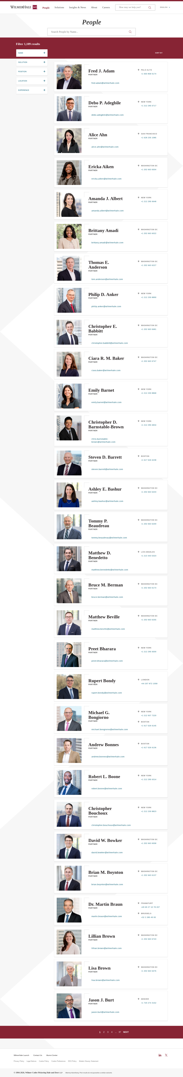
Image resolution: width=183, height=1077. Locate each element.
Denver (145, 999)
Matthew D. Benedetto (99, 555)
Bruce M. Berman (105, 584)
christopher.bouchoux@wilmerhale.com (108, 825)
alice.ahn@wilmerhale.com (105, 147)
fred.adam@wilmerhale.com (105, 83)
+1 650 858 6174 (148, 74)
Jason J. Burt (101, 1000)
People (46, 7)
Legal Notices (31, 1061)
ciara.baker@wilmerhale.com (106, 370)
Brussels (146, 913)
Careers (106, 7)
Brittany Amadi (103, 230)
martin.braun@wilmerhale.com (107, 916)
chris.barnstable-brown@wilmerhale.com (103, 440)
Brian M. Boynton (105, 872)
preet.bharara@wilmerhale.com (107, 661)
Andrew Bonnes (103, 744)
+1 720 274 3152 (148, 1003)
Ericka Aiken (101, 166)
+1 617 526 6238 (148, 460)
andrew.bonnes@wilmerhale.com (108, 757)
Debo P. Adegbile (104, 102)
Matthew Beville (104, 616)
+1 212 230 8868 (148, 393)
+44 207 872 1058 (149, 684)
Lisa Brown (99, 968)
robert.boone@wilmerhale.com (107, 789)
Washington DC (149, 166)
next (126, 1032)
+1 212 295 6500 (148, 652)
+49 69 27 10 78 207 (150, 907)
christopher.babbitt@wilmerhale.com (108, 343)
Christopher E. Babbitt (102, 329)
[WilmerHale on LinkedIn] (160, 1055)
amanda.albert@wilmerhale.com (108, 211)
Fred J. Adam (101, 70)
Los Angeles (148, 552)
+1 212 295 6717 (148, 106)
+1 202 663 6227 (148, 265)
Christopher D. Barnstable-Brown (106, 424)
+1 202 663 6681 (148, 329)
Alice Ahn (97, 134)
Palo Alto (146, 70)
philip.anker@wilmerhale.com (106, 306)
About (94, 7)
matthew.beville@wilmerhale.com (108, 629)
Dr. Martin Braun (105, 904)
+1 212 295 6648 (148, 201)
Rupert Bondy (102, 680)
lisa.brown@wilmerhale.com (106, 980)
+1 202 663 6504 (148, 170)
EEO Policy (72, 1061)
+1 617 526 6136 (148, 748)
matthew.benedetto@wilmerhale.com (108, 570)
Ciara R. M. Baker (106, 358)
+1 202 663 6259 (148, 524)
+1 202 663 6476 (148, 971)
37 (120, 1032)
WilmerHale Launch (21, 1055)
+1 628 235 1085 (148, 138)
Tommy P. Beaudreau (98, 523)
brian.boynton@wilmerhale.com (107, 884)
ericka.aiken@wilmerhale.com (107, 179)
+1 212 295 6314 (148, 779)
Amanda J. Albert (105, 198)
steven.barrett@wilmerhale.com (107, 469)
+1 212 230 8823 (148, 811)
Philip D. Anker (103, 294)
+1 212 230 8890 (148, 297)
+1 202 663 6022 (148, 233)
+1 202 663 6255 (148, 620)
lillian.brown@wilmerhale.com (107, 948)
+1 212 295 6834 (148, 425)
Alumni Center (52, 1055)
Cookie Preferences (58, 1061)
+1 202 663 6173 (148, 588)
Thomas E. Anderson (98, 265)
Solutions (59, 7)
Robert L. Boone (104, 776)
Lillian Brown (101, 936)
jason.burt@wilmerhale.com (105, 1012)
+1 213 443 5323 (148, 556)
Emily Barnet (101, 390)
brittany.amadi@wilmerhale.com (107, 243)
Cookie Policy (44, 1061)
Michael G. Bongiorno (99, 715)
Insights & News (77, 7)
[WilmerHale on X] (166, 1055)
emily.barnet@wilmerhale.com (107, 402)
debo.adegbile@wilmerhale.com (108, 115)
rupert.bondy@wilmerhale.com (107, 693)
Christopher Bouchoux (100, 811)
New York (146, 102)
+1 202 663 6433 (148, 492)
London (145, 680)
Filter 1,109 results (28, 43)
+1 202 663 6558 (148, 843)
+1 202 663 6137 (148, 875)
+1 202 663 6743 (148, 939)
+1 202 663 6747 (148, 361)
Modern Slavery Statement (88, 1061)
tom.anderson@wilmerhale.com (107, 279)
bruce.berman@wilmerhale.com (107, 597)
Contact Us (37, 1055)
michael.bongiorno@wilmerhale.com (108, 729)
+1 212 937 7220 (148, 715)
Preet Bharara (102, 648)
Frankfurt (147, 903)
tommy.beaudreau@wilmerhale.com (108, 538)
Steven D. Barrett (105, 457)
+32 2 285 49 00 (148, 917)
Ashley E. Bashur (105, 489)
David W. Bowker (105, 840)
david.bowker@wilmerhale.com (107, 852)
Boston (145, 456)
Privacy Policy (19, 1061)
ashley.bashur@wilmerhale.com (107, 501)
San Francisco (149, 134)
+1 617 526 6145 (148, 726)
